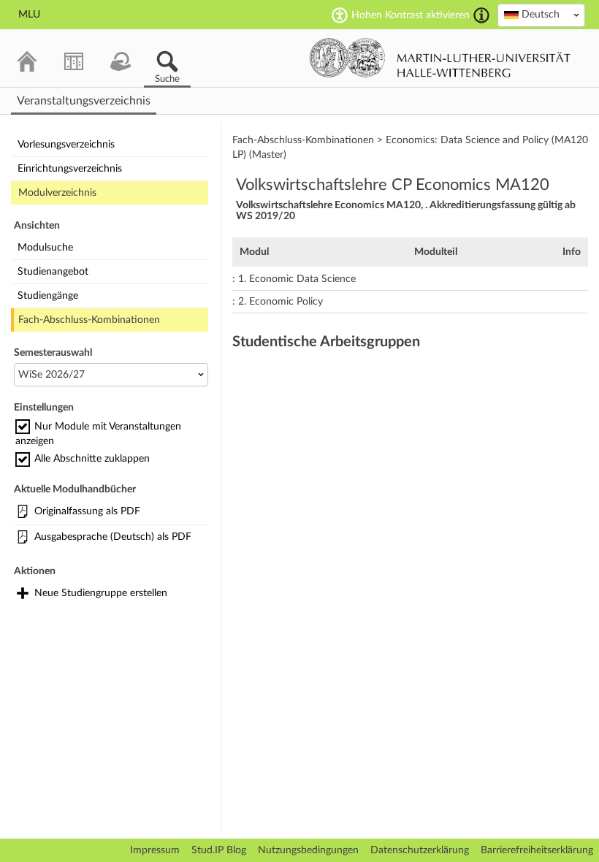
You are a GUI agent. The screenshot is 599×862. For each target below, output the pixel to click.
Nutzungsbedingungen (308, 850)
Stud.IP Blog (218, 850)
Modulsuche (45, 248)
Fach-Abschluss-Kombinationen (89, 320)
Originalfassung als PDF (87, 511)
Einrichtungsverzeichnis (70, 169)
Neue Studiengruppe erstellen (100, 593)
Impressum (155, 850)
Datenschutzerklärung (419, 850)
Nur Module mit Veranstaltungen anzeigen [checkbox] (98, 434)
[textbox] (541, 14)
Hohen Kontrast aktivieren (410, 15)
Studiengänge (48, 296)
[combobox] (541, 15)
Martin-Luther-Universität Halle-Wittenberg (440, 57)
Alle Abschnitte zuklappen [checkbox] (92, 459)
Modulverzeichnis (57, 193)
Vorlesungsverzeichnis (66, 145)
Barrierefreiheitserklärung (537, 850)
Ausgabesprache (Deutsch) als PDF (112, 537)
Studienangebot (53, 272)
